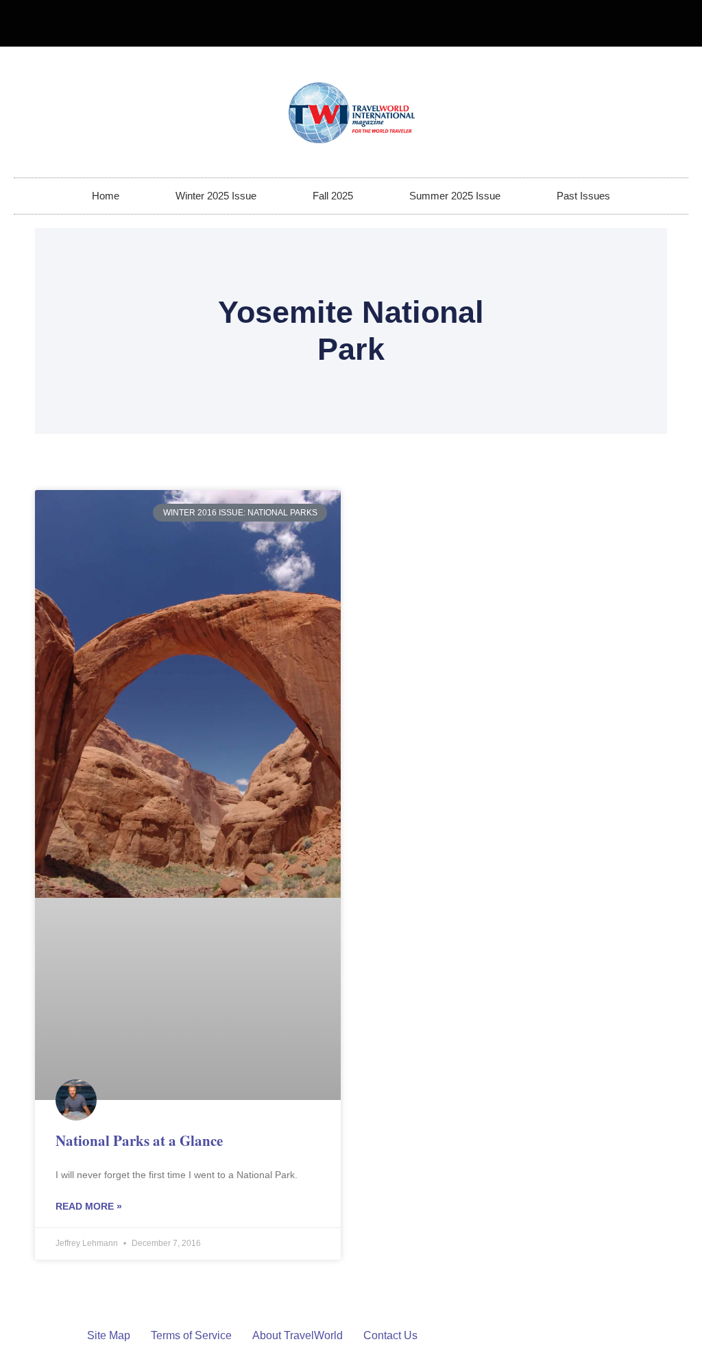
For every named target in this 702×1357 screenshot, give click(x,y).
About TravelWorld (297, 1335)
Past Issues (583, 195)
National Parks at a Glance (139, 1140)
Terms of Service (191, 1335)
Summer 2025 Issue (454, 195)
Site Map (108, 1335)
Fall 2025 (333, 195)
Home (105, 195)
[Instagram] (671, 23)
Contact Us (390, 1335)
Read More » (89, 1206)
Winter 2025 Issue (216, 195)
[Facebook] (649, 23)
